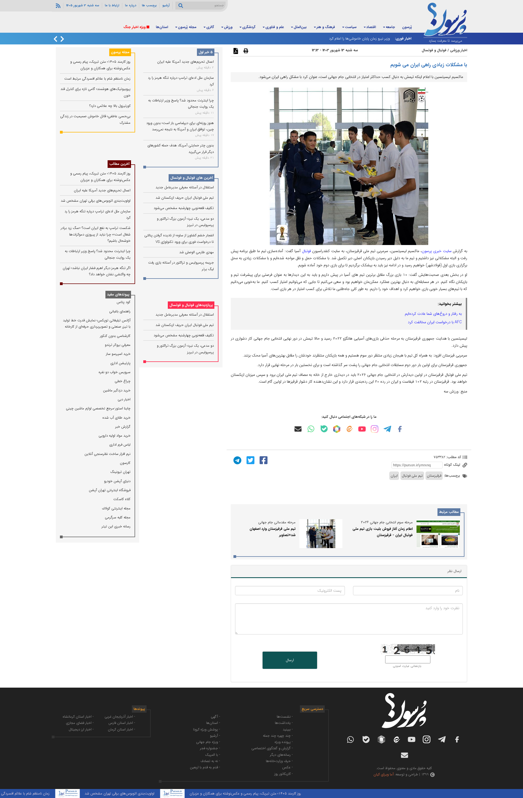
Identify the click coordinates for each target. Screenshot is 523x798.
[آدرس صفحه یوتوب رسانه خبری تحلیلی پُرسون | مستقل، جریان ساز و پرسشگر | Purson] (362, 429)
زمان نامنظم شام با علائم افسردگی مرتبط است (97, 78)
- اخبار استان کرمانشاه (78, 717)
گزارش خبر (122, 427)
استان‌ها (162, 27)
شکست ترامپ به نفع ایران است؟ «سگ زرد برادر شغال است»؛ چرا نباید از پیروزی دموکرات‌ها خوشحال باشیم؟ (95, 234)
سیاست (351, 27)
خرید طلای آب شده (116, 418)
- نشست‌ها (285, 717)
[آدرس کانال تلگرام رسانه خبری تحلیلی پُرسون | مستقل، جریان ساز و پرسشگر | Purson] (387, 429)
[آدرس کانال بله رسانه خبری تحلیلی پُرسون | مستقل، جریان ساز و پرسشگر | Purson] (324, 429)
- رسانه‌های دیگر (281, 755)
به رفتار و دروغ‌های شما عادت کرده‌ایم (433, 314)
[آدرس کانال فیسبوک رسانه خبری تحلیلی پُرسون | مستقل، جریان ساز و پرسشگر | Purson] (400, 429)
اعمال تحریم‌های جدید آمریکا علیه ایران (185, 62)
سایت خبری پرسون (436, 251)
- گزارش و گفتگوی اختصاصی (272, 748)
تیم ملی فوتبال (412, 476)
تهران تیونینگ (120, 472)
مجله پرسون (120, 52)
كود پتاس (123, 302)
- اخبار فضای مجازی (80, 723)
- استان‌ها (213, 723)
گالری (210, 27)
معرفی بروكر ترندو (117, 345)
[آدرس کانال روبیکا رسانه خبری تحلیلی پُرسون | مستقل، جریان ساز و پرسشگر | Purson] (336, 429)
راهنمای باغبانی (119, 311)
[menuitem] (407, 27)
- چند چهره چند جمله (278, 736)
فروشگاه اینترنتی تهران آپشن (109, 490)
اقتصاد (371, 27)
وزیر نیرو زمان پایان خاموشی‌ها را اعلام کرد (359, 38)
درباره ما (130, 5)
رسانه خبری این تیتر (116, 526)
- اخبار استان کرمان (121, 729)
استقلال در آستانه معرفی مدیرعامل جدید (185, 187)
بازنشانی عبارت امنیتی (407, 666)
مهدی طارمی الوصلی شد (196, 252)
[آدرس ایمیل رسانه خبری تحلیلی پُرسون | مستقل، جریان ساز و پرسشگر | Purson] (298, 429)
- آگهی (215, 717)
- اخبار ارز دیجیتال (81, 729)
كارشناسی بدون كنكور (115, 336)
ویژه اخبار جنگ (134, 27)
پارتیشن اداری (120, 363)
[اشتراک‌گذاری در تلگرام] (236, 460)
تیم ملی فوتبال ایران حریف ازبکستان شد (185, 198)
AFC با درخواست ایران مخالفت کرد (435, 322)
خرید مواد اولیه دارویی (114, 436)
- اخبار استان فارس (121, 723)
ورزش (228, 27)
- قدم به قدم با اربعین (205, 767)
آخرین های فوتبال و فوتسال (191, 178)
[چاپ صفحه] (245, 50)
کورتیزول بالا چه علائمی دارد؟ (109, 106)
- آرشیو (215, 736)
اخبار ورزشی (458, 50)
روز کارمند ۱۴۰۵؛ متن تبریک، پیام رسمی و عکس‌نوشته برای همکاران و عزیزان (266, 793)
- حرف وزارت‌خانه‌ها (279, 761)
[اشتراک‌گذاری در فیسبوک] (262, 460)
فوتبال (306, 251)
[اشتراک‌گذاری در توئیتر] (249, 460)
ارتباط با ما (112, 5)
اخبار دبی (124, 399)
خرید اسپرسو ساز (118, 354)
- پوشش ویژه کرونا (206, 729)
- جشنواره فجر (210, 748)
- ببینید (288, 729)
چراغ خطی (122, 381)
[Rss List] (57, 5)
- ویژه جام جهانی (208, 742)
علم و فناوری (274, 27)
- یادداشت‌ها (284, 723)
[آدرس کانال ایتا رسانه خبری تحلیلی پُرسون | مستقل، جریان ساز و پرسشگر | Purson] (349, 428)
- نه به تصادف (210, 761)
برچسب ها (149, 5)
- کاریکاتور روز (283, 774)
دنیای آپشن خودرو (117, 481)
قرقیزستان (434, 476)
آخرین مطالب (119, 164)
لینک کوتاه (452, 465)
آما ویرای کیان (383, 774)
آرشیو (166, 5)
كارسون (125, 463)
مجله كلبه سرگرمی (117, 517)
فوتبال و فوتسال (434, 50)
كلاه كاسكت (121, 499)
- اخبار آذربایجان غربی (120, 717)
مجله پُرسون (187, 27)
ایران (394, 476)
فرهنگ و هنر (326, 27)
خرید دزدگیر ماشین (116, 390)
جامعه (390, 27)
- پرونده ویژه (284, 742)
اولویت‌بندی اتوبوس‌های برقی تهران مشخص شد (95, 201)
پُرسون (407, 27)
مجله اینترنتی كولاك (116, 508)
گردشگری (249, 27)
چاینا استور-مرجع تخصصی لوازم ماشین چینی (98, 408)
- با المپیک (212, 755)
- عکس (287, 767)
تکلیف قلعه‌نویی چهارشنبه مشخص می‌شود (184, 208)
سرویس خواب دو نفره (114, 372)
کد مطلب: (453, 457)
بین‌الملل (300, 27)
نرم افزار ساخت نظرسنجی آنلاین (107, 454)
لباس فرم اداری (119, 445)
